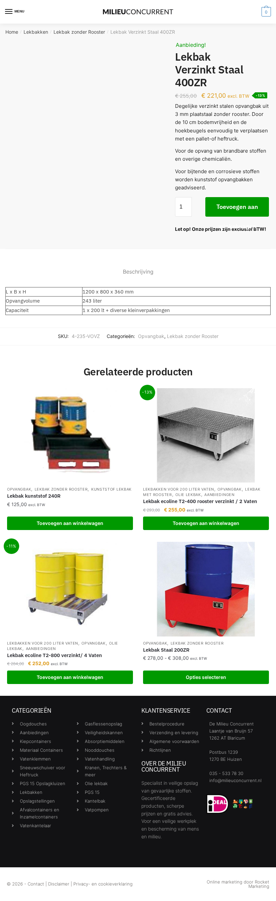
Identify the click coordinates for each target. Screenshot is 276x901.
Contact (36, 884)
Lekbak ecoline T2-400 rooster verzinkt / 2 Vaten (200, 501)
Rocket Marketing (258, 884)
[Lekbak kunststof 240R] (70, 435)
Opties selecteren (206, 677)
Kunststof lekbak (111, 489)
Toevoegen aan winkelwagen (237, 210)
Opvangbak (151, 336)
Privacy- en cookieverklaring (103, 884)
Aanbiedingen (219, 494)
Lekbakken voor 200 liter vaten (178, 489)
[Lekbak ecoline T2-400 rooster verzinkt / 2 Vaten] (206, 435)
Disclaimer (58, 884)
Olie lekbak (188, 494)
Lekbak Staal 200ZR (166, 650)
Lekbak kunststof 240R (34, 496)
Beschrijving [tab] (138, 271)
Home (11, 32)
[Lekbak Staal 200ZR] (206, 589)
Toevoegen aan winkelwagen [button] (70, 523)
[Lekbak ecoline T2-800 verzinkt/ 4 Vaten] (70, 589)
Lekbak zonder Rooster (79, 32)
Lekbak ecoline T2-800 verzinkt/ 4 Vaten (54, 655)
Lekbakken (36, 32)
